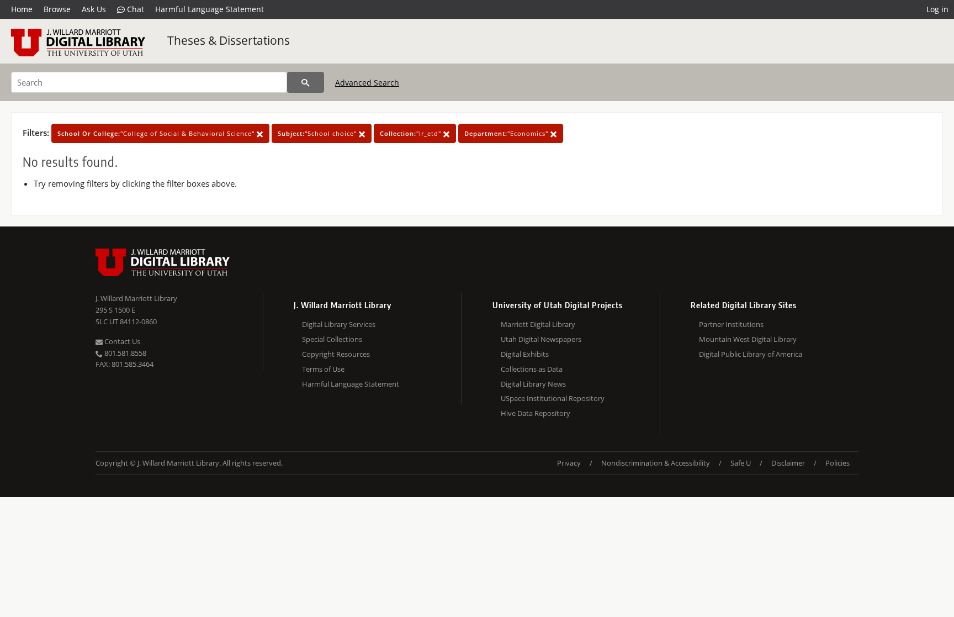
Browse (57, 9)
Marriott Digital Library (538, 324)
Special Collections (332, 339)
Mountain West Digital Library (748, 339)
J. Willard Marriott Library (136, 298)
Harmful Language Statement (209, 9)
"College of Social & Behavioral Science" (157, 133)
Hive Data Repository (535, 413)
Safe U (740, 463)
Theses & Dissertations (228, 40)
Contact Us (121, 341)
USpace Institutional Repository (553, 398)
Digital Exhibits (525, 354)
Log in (937, 9)
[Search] (305, 82)
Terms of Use (323, 369)
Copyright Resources (336, 354)
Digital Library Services (338, 324)
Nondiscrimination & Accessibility (655, 463)
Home (22, 9)
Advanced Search (367, 82)
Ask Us (94, 9)
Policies (837, 463)
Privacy (569, 463)
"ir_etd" (411, 133)
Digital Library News (533, 384)
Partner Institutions (731, 324)
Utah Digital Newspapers (541, 339)
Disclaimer (788, 463)
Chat (134, 9)
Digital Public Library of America (750, 354)
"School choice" (318, 133)
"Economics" (507, 133)
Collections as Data (532, 369)
